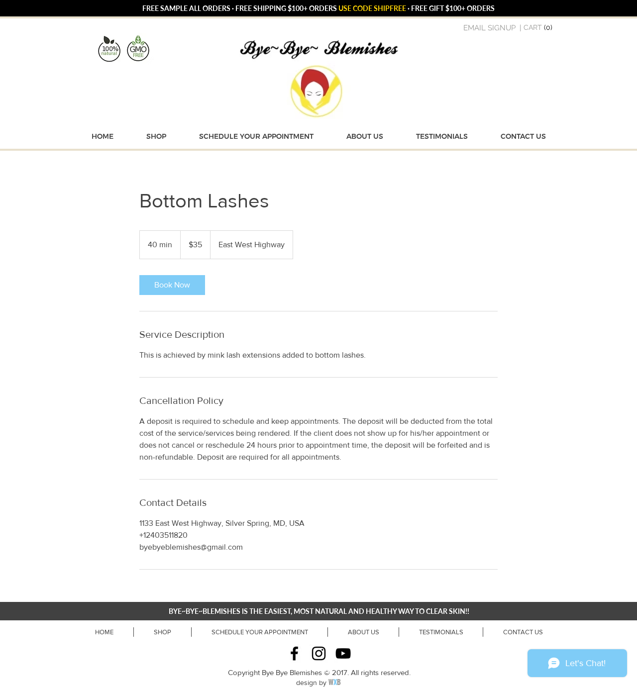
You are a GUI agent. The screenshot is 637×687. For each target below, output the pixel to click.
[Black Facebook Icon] (294, 653)
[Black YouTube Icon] (343, 653)
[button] (539, 27)
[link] (172, 285)
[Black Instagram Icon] (319, 653)
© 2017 (335, 672)
